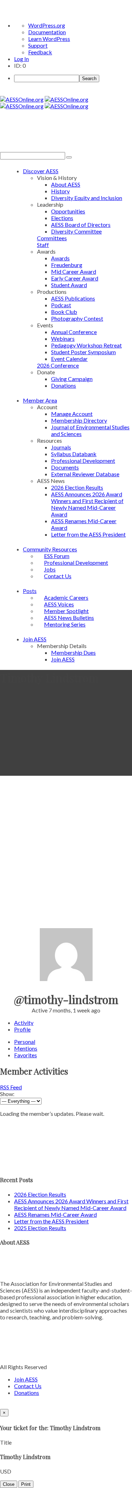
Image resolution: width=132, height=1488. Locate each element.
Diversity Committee (76, 231)
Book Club (64, 311)
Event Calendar (69, 358)
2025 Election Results (40, 1227)
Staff (43, 244)
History (60, 191)
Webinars (63, 338)
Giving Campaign (72, 378)
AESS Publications (73, 298)
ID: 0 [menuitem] (20, 65)
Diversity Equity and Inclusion (86, 197)
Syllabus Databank (73, 453)
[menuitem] (73, 78)
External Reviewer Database (85, 474)
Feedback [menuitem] (40, 52)
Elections (62, 217)
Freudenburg (66, 264)
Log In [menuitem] (21, 58)
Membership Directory (79, 420)
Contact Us (57, 576)
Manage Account (72, 413)
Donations (63, 385)
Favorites (25, 1055)
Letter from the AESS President (88, 534)
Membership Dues (73, 652)
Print (26, 1484)
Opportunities (68, 211)
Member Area (40, 400)
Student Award (69, 285)
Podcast (61, 305)
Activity (23, 1022)
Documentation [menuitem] (47, 32)
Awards (60, 258)
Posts (30, 590)
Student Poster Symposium (83, 352)
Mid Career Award (73, 271)
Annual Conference (74, 331)
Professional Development (83, 460)
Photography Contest (77, 318)
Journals (61, 447)
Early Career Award (74, 278)
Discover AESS (40, 171)
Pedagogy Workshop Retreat (86, 345)
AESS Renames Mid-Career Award (55, 1214)
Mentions (25, 1048)
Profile (22, 1029)
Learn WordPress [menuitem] (49, 38)
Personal (24, 1041)
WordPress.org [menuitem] (46, 25)
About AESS (65, 184)
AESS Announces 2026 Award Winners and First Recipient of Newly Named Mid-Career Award (87, 504)
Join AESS (34, 639)
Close (8, 1484)
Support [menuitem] (38, 45)
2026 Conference (58, 365)
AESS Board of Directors (81, 224)
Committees (52, 238)
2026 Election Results (77, 487)
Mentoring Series (65, 624)
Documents (65, 467)
